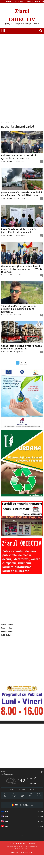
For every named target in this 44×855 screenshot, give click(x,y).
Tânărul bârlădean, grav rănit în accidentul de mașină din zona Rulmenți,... (18, 309)
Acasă (2, 123)
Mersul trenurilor (7, 624)
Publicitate (39, 2)
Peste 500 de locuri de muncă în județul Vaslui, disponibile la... (18, 231)
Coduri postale (6, 628)
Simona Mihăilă (6, 161)
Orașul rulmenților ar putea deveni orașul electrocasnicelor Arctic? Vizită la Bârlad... (21, 269)
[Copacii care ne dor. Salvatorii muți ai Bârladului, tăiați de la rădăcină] (22, 332)
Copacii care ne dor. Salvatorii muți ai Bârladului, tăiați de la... (21, 347)
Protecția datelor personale (14, 846)
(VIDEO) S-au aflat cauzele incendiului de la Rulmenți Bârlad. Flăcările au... (21, 194)
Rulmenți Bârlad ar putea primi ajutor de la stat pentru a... (18, 157)
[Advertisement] (22, 52)
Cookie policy (32, 843)
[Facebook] (22, 836)
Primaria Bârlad (7, 631)
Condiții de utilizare (32, 846)
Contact (30, 2)
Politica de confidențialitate (16, 843)
